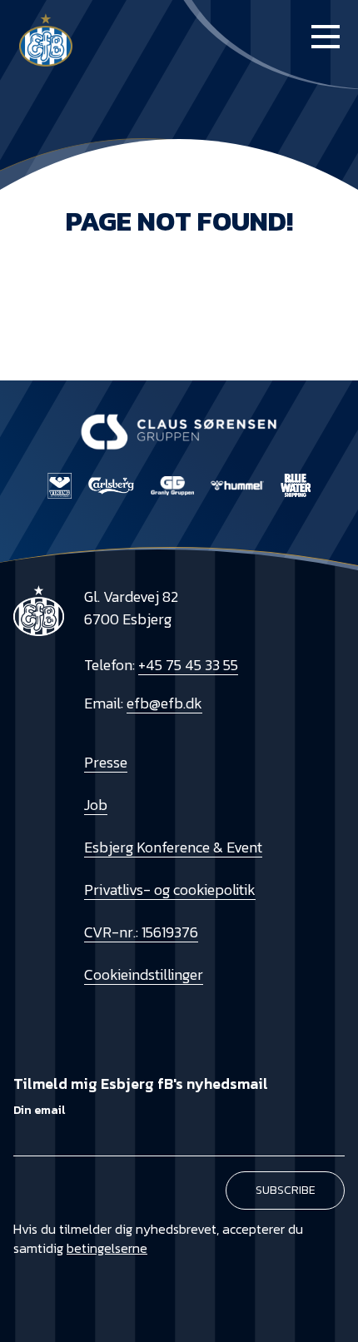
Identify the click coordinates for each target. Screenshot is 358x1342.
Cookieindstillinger (143, 974)
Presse (105, 762)
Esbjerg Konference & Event (173, 847)
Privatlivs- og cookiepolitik (170, 889)
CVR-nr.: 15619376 (141, 932)
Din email (39, 1110)
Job (95, 804)
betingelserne (107, 1248)
